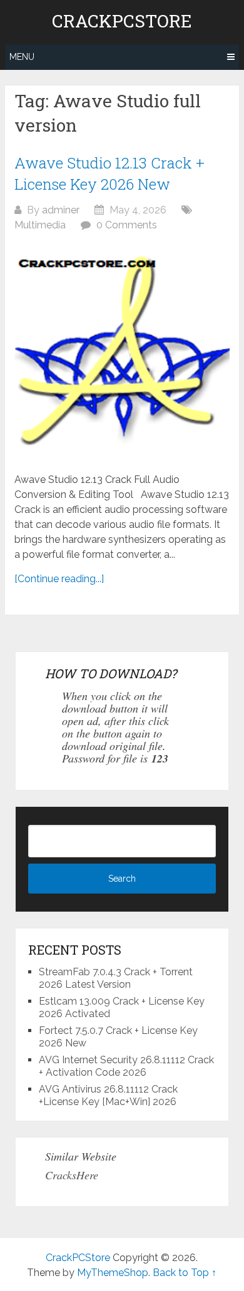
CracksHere (71, 1174)
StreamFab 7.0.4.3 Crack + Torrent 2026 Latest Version (116, 978)
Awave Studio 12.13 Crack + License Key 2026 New (109, 173)
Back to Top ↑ (184, 1273)
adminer (60, 210)
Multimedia (40, 225)
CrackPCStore (122, 21)
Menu (21, 57)
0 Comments (126, 225)
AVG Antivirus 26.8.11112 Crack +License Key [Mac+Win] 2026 (108, 1095)
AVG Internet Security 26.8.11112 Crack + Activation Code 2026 (126, 1066)
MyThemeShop (112, 1273)
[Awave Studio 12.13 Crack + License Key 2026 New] (122, 352)
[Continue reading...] (59, 579)
